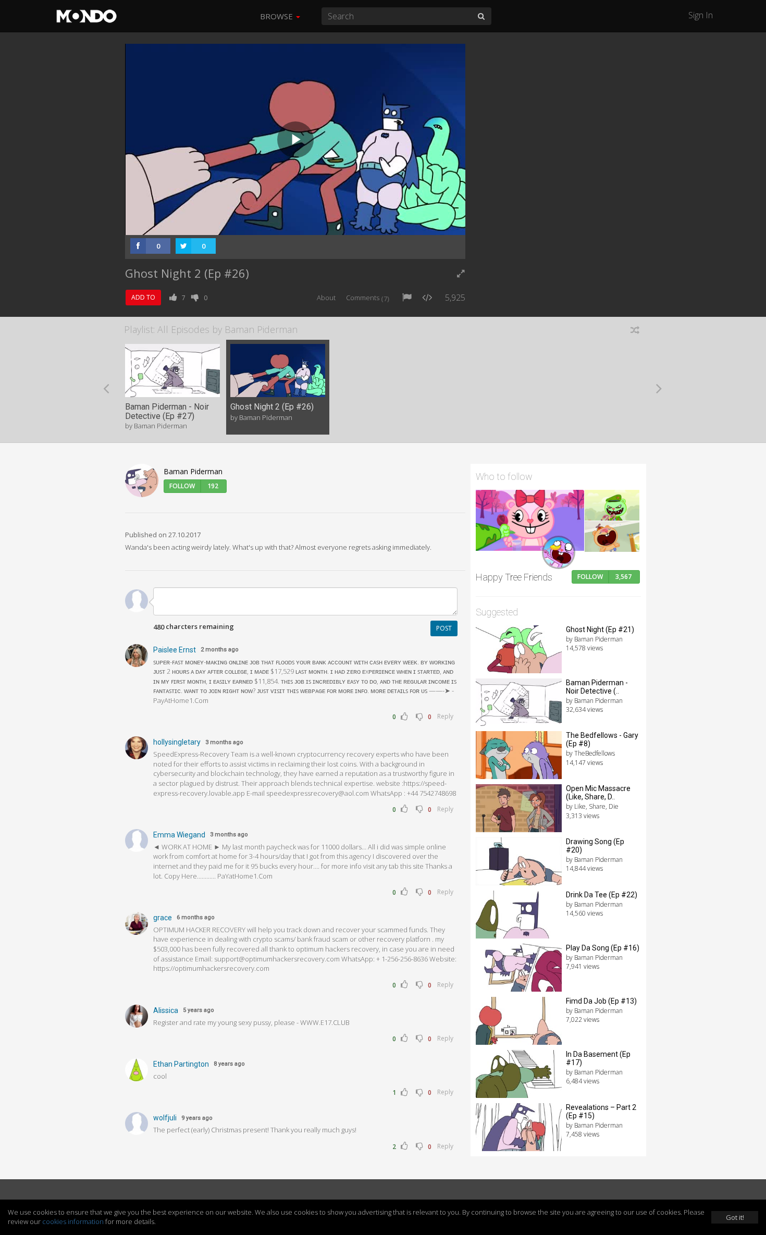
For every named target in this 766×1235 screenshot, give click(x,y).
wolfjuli (165, 1118)
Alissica (165, 1010)
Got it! (735, 1217)
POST (444, 628)
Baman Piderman (193, 471)
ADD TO (143, 297)
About (326, 297)
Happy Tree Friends (514, 577)
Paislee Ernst (174, 650)
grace (162, 917)
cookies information (73, 1221)
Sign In (700, 15)
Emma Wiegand (179, 835)
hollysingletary (177, 742)
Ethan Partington (181, 1064)
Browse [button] (277, 16)
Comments (367, 297)
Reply (445, 716)
